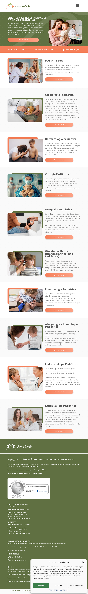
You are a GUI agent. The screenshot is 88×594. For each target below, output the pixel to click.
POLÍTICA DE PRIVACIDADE (58, 590)
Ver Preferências (76, 585)
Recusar (58, 585)
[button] (84, 562)
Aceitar (41, 585)
